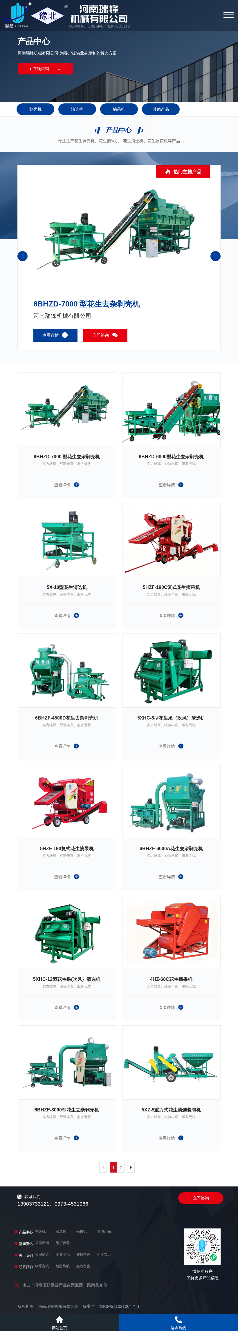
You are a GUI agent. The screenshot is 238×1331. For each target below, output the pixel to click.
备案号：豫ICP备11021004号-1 (111, 1306)
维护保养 (63, 1243)
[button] (215, 256)
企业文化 (63, 1255)
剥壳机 (35, 109)
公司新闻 (42, 1243)
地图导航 (63, 1266)
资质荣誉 (83, 1255)
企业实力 (104, 1255)
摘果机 (119, 109)
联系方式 (42, 1266)
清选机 (77, 109)
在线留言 (83, 1266)
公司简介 (42, 1255)
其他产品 (161, 109)
